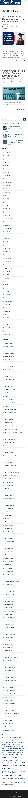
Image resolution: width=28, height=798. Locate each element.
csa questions (10, 752)
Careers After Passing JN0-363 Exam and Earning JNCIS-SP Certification (13, 74)
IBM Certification (8, 545)
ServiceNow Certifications (10, 697)
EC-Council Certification (10, 479)
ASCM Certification (9, 366)
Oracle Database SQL (10, 624)
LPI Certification (8, 584)
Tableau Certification (9, 710)
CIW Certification (8, 422)
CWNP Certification (9, 459)
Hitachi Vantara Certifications (11, 521)
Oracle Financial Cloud (10, 627)
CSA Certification (20, 750)
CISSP (11, 742)
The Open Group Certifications (12, 713)
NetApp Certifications (9, 601)
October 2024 (8, 225)
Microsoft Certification (12, 775)
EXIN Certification (9, 482)
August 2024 (7, 231)
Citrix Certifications (9, 419)
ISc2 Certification (9, 768)
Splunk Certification (9, 782)
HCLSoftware (8, 518)
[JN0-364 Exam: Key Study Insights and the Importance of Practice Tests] (14, 39)
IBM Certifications (9, 548)
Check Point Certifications (10, 412)
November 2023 (8, 261)
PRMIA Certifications (9, 654)
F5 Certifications (8, 492)
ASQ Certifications (9, 373)
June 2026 (7, 159)
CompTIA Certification (10, 439)
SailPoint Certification (9, 674)
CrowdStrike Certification (10, 452)
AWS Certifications (9, 386)
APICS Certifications (9, 353)
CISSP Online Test (18, 744)
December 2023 (8, 258)
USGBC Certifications (9, 720)
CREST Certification (9, 449)
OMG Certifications (9, 607)
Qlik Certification (8, 660)
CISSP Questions (16, 746)
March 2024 (7, 248)
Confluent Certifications (10, 442)
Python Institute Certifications (11, 657)
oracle (24, 776)
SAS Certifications (9, 687)
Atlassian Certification (9, 376)
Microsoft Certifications (10, 591)
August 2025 (7, 192)
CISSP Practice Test (7, 746)
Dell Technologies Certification (12, 754)
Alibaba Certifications (9, 350)
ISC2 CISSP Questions (14, 773)
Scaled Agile (17, 778)
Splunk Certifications (9, 707)
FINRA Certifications (9, 495)
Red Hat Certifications (10, 667)
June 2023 (7, 278)
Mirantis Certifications (9, 594)
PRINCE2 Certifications (10, 650)
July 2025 (7, 195)
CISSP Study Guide (17, 748)
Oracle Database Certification (11, 621)
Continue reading (20, 60)
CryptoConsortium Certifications (12, 455)
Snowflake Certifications (10, 703)
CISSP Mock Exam (9, 744)
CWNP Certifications (9, 462)
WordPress (19, 796)
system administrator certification (7, 784)
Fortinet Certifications (9, 498)
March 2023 (7, 288)
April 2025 (7, 205)
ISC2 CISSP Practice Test (14, 771)
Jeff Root (13, 26)
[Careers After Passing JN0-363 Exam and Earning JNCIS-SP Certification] (14, 93)
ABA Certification (8, 343)
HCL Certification (8, 515)
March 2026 (7, 169)
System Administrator (21, 782)
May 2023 (7, 281)
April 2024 (7, 245)
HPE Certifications (9, 525)
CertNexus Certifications (10, 409)
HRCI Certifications (9, 528)
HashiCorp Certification (10, 512)
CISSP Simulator (9, 748)
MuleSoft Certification (9, 598)
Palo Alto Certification (9, 637)
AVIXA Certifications (9, 383)
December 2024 (8, 218)
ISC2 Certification (9, 561)
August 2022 (7, 311)
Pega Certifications (9, 644)
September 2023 (8, 268)
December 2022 (8, 298)
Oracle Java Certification (10, 631)
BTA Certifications (9, 399)
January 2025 (8, 215)
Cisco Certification (9, 416)
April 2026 (7, 165)
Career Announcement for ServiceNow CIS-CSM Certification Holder (15, 128)
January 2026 (8, 175)
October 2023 (8, 265)
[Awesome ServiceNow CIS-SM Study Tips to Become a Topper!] (5, 142)
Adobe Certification (9, 346)
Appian (6, 363)
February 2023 (8, 291)
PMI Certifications (9, 647)
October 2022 (8, 304)
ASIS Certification (9, 369)
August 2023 (7, 271)
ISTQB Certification (9, 565)
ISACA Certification (9, 558)
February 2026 (8, 172)
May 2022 (7, 321)
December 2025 (8, 179)
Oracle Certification (9, 614)
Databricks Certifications (10, 465)
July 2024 (7, 235)
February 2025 (8, 212)
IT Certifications (8, 568)
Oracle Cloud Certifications (11, 617)
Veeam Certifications (9, 723)
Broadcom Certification (15, 737)
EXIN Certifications (9, 485)
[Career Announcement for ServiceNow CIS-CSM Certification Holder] (5, 128)
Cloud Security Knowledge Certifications (14, 432)
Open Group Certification (10, 611)
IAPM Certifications (9, 535)
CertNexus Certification (10, 406)
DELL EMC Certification (18, 752)
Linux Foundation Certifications (12, 581)
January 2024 (8, 255)
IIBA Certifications (9, 555)
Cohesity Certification (9, 436)
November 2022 (8, 301)
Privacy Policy (14, 792)
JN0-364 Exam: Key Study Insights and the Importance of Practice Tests (13, 20)
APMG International (9, 356)
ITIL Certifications (9, 571)
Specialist (22, 780)
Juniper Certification (9, 574)
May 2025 (7, 202)
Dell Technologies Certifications (12, 472)
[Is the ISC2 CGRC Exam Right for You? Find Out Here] (5, 136)
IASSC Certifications (9, 541)
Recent (12, 123)
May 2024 (7, 241)
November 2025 (8, 182)
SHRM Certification (9, 700)
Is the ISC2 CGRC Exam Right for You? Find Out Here (15, 135)
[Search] (24, 119)
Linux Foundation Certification (11, 578)
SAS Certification (8, 684)
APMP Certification (9, 359)
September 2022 (8, 308)
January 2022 (8, 334)
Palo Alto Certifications (10, 641)
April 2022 (7, 324)
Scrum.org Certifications (10, 690)
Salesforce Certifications (10, 680)
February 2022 (8, 331)
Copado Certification (9, 445)
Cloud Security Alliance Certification (13, 426)
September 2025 (8, 188)
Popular (5, 123)
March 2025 (7, 208)
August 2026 (7, 152)
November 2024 (8, 222)
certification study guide (10, 740)
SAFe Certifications (9, 670)
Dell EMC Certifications (10, 469)
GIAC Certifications (9, 502)
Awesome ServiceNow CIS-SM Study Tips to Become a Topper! (16, 141)
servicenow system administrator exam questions (12, 780)
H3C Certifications (9, 508)
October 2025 (8, 185)
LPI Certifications (8, 588)
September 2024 (8, 228)
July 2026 (7, 155)
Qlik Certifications (9, 664)
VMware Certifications (10, 727)
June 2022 (7, 317)
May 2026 (7, 162)
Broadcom (7, 396)
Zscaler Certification (9, 730)
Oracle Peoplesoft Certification (11, 634)
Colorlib (9, 796)
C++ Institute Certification (10, 402)
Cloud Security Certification (11, 429)
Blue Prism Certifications (10, 393)
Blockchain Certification (10, 389)
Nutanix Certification (9, 604)
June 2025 (7, 198)
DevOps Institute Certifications (11, 475)
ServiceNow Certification (10, 693)
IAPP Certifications (9, 538)
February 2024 (8, 251)
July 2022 (7, 314)
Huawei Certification (9, 531)
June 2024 (7, 238)
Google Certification (9, 505)
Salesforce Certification (10, 677)
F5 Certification (8, 488)
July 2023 (7, 274)
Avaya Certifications (9, 379)
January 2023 (8, 294)
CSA (16, 750)
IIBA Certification (8, 551)
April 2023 (7, 284)
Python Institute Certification (8, 778)
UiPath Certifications (9, 717)
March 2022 (7, 327)
